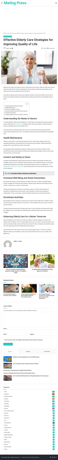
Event (5, 449)
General (6, 398)
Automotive (7, 432)
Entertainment (7, 427)
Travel (5, 425)
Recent (10, 351)
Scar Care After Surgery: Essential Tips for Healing (25, 363)
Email (5, 334)
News (5, 439)
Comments (47, 351)
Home (5, 33)
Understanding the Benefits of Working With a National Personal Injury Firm (28, 295)
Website (32, 334)
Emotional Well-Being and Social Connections (16, 111)
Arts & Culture (7, 446)
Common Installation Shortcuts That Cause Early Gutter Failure (19, 373)
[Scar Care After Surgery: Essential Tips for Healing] (11, 288)
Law (5, 420)
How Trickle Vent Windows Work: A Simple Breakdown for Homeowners (31, 375)
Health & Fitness (12, 33)
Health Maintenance (10, 107)
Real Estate (7, 442)
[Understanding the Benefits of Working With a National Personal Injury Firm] (29, 288)
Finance (6, 413)
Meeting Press (25, 457)
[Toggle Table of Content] (26, 104)
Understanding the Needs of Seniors (14, 106)
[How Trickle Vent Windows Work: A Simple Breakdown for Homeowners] (7, 378)
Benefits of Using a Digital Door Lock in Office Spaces (26, 357)
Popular (28, 351)
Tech (5, 391)
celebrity (6, 403)
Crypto (6, 430)
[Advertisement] (29, 18)
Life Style (6, 401)
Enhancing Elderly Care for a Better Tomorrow (17, 114)
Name (5, 328)
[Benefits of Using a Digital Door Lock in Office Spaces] (7, 359)
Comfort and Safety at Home (13, 109)
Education (6, 418)
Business (6, 394)
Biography (6, 406)
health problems (18, 124)
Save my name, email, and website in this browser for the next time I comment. (24, 339)
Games (6, 408)
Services (6, 415)
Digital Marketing (8, 434)
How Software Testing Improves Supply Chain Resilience (17, 370)
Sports (6, 444)
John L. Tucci (9, 48)
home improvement (9, 410)
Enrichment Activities (10, 112)
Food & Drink (7, 422)
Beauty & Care (7, 437)
